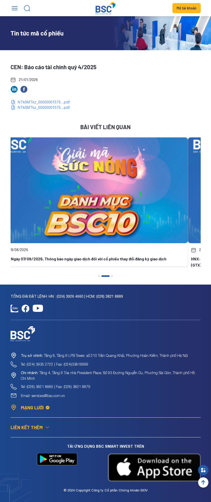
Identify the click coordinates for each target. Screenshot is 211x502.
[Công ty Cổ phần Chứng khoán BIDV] (106, 8)
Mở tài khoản (187, 8)
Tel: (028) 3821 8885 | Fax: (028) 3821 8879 (55, 386)
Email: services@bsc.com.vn (43, 395)
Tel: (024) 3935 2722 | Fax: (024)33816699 (54, 364)
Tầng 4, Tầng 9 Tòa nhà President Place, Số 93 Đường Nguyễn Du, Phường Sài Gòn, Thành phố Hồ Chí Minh (108, 376)
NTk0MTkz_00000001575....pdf (44, 102)
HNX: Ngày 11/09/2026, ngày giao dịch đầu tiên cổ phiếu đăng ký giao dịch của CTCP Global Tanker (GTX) (102, 261)
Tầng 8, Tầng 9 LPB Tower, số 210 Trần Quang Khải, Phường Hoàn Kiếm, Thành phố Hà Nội (104, 355)
